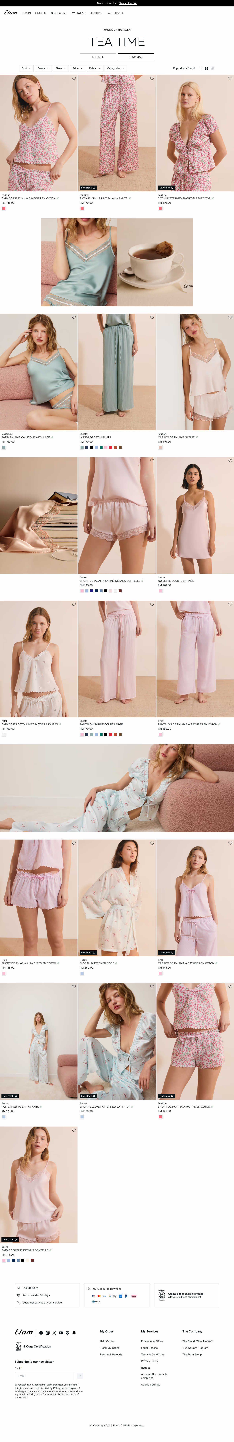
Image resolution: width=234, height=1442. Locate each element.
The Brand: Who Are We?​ (197, 1341)
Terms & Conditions (152, 1354)
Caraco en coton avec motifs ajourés (29, 724)
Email (18, 1368)
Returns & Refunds (111, 1354)
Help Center (107, 1341)
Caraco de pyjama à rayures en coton (186, 963)
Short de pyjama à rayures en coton (29, 963)
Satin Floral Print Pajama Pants (104, 198)
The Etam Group (192, 1354)
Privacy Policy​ (149, 1361)
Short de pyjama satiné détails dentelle (110, 580)
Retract (145, 1367)
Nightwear (124, 29)
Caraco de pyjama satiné (176, 437)
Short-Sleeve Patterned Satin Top (105, 1106)
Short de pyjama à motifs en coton (184, 1106)
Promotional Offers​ (152, 1341)
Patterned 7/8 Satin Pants (20, 1106)
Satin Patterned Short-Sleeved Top (184, 198)
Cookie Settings (150, 1384)
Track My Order (109, 1347)
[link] (26, 13)
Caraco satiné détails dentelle (25, 1250)
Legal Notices (149, 1347)
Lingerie (98, 56)
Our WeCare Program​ (195, 1347)
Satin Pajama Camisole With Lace (26, 437)
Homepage (109, 29)
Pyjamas (136, 56)
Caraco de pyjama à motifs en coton (28, 198)
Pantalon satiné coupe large (101, 724)
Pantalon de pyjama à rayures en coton (188, 724)
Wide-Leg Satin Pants (95, 437)
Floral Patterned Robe (97, 963)
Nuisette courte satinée (176, 580)
